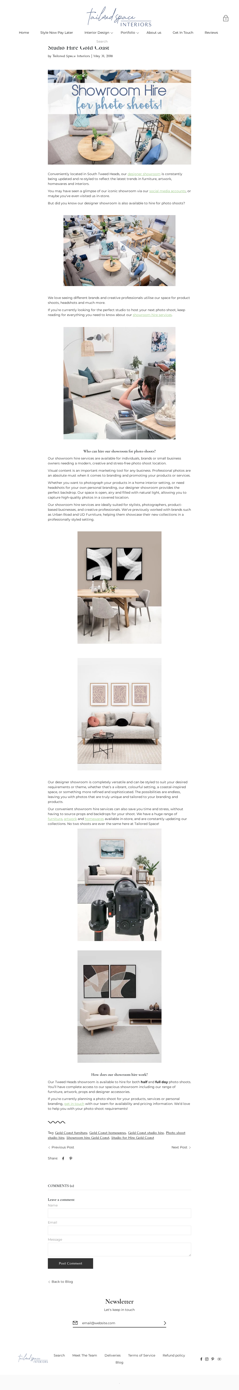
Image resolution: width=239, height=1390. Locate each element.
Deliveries (113, 1355)
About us (154, 32)
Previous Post (63, 1147)
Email (52, 1222)
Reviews (211, 32)
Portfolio (128, 32)
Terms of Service (141, 1355)
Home (24, 32)
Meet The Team (84, 1355)
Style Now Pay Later (56, 32)
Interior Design (96, 32)
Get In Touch (183, 32)
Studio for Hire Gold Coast (132, 1138)
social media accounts (167, 191)
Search (59, 1355)
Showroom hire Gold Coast (88, 1138)
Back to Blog (62, 1282)
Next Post (179, 1147)
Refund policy (174, 1355)
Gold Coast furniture (71, 1133)
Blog (119, 1362)
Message (55, 1239)
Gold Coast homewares (107, 1133)
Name (53, 1205)
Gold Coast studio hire (146, 1133)
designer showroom (144, 174)
